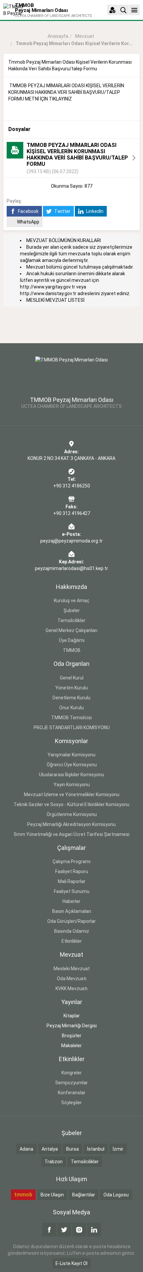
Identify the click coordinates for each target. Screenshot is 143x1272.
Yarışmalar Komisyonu (71, 754)
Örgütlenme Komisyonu (72, 814)
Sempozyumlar (71, 1082)
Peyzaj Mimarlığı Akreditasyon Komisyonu (71, 824)
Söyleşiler (71, 1102)
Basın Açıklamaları (71, 911)
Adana (26, 1149)
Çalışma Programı (71, 861)
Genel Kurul (71, 677)
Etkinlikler (72, 941)
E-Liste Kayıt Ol (71, 1263)
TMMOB (71, 650)
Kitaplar (72, 1015)
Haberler (71, 901)
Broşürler (71, 1035)
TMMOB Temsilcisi (71, 717)
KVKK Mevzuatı (71, 988)
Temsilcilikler (71, 620)
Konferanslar (71, 1092)
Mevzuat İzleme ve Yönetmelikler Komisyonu (71, 794)
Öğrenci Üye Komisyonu (72, 764)
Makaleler (71, 1045)
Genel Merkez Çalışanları (71, 630)
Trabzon (54, 1161)
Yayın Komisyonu (72, 784)
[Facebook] (49, 1230)
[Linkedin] (94, 1230)
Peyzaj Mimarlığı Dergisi (72, 1025)
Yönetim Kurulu (71, 687)
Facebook (28, 211)
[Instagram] (79, 1230)
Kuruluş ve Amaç (71, 600)
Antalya (50, 1149)
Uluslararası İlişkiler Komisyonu (71, 774)
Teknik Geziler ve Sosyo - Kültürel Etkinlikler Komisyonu (71, 804)
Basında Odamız (71, 931)
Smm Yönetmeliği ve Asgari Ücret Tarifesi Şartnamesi (71, 834)
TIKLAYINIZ (60, 98)
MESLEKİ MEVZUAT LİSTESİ (55, 300)
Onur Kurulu (71, 707)
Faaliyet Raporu (71, 871)
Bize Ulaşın (52, 1194)
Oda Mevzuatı (71, 978)
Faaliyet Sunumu (71, 891)
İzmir (118, 1149)
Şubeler (72, 610)
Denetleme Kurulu (71, 697)
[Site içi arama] (123, 10)
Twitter (62, 211)
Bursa (72, 1149)
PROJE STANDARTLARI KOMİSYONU (72, 727)
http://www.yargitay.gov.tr (47, 286)
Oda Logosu (116, 1194)
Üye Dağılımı (71, 640)
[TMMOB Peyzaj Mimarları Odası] (71, 372)
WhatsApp (28, 221)
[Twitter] (64, 1230)
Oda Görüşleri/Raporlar (71, 921)
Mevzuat (84, 36)
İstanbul (95, 1149)
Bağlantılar (83, 1194)
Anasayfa (58, 36)
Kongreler (72, 1072)
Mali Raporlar (71, 881)
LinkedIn (94, 211)
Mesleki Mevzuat (72, 968)
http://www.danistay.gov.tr (48, 293)
